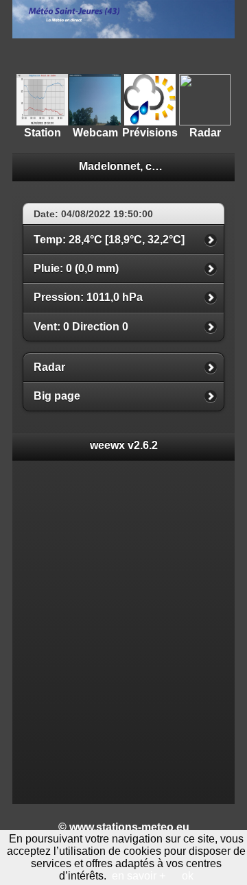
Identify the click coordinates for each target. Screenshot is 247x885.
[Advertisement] (123, 55)
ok (187, 876)
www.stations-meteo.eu (129, 827)
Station (42, 132)
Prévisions (150, 132)
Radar (205, 132)
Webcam (95, 132)
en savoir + (138, 876)
